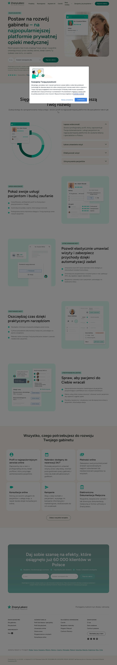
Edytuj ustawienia (67, 100)
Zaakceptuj (81, 99)
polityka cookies (78, 94)
